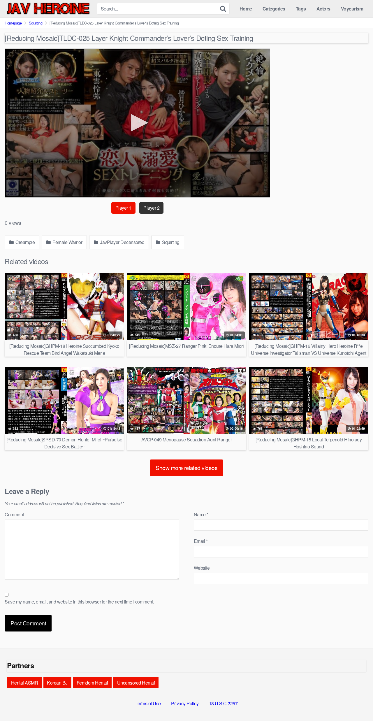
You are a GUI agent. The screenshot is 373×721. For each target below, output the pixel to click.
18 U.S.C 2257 (223, 703)
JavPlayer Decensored (122, 242)
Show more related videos (186, 467)
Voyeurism (352, 8)
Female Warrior (67, 242)
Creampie (25, 242)
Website (202, 567)
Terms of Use (148, 703)
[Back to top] (357, 702)
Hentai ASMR (24, 682)
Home (246, 8)
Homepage (13, 23)
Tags (301, 8)
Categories (274, 8)
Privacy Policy (184, 703)
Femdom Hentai (92, 682)
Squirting (36, 23)
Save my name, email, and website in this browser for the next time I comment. (79, 601)
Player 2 (151, 207)
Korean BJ (57, 682)
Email (201, 541)
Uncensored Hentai (136, 682)
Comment (14, 514)
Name (201, 514)
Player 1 (123, 207)
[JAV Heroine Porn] (48, 9)
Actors (323, 8)
